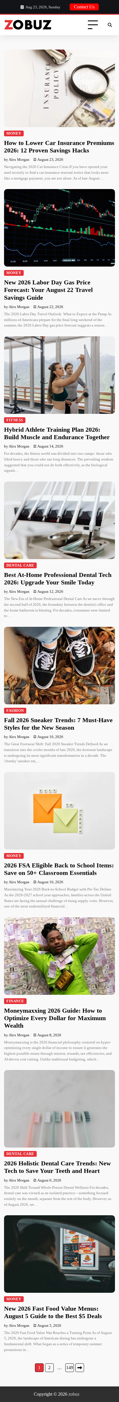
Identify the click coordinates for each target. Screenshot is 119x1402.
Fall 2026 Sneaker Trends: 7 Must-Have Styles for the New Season (58, 723)
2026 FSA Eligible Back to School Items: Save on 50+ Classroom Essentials (59, 869)
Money (13, 133)
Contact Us (84, 6)
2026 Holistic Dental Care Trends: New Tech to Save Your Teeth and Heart (57, 1167)
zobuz (73, 1394)
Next (79, 1367)
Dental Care (20, 565)
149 (69, 1367)
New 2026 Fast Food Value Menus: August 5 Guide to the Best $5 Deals (53, 1312)
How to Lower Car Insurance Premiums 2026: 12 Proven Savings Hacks (59, 146)
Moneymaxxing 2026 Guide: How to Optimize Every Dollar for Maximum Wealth (55, 1018)
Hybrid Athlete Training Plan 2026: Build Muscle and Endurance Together (57, 433)
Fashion (15, 711)
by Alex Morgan (16, 159)
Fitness (14, 420)
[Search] (110, 25)
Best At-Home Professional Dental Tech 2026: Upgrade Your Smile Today (57, 578)
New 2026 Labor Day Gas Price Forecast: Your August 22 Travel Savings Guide (48, 290)
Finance (15, 1001)
